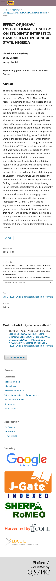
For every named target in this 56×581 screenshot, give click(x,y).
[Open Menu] (3, 3)
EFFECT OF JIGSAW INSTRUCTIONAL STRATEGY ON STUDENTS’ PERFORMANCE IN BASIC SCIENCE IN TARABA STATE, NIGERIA (29, 338)
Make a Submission (16, 357)
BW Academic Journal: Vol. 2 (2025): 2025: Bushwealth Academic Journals (31, 344)
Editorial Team (10, 386)
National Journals (12, 381)
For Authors (9, 431)
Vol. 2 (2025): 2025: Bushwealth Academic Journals (25, 12)
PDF (9, 238)
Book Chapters (11, 408)
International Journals (14, 390)
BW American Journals (14, 399)
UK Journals (9, 404)
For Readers (9, 427)
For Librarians (10, 435)
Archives (16, 9)
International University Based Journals (21, 395)
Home (6, 9)
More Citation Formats (15, 282)
